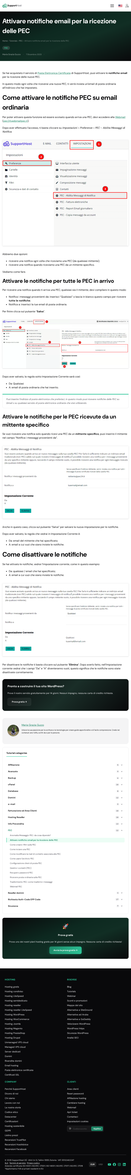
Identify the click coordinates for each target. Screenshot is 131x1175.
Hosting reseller (13, 1005)
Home (5, 41)
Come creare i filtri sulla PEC (23, 844)
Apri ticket (72, 1112)
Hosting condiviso (14, 991)
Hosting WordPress (14, 1014)
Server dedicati (12, 1051)
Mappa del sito (75, 1005)
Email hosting (11, 1065)
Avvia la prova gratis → (65, 950)
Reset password (75, 1093)
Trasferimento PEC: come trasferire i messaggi (31, 882)
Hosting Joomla (13, 1023)
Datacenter (10, 1116)
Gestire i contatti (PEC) (20, 868)
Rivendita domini (13, 1060)
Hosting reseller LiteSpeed (18, 1009)
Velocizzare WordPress (78, 1023)
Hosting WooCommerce (17, 1019)
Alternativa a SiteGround (79, 1009)
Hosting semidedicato (16, 1000)
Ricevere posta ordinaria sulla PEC (26, 877)
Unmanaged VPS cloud (16, 1042)
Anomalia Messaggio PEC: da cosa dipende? (30, 835)
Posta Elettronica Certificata (54, 73)
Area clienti (73, 1089)
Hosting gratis (12, 986)
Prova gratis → (19, 701)
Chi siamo (10, 1098)
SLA (6, 1163)
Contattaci (72, 1116)
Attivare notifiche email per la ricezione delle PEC (34, 840)
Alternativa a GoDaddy (79, 1019)
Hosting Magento (13, 1028)
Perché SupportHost (15, 1089)
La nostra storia (13, 1107)
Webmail (120, 117)
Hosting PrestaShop (15, 1033)
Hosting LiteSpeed (14, 996)
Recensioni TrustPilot (15, 1139)
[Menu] (112, 6)
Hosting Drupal (12, 1037)
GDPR (8, 1130)
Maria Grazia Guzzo (11, 54)
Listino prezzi (11, 1135)
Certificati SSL (12, 1074)
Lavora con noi (12, 1102)
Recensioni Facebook (16, 1149)
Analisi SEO (73, 1037)
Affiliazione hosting (76, 1098)
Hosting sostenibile (14, 1126)
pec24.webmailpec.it (15, 121)
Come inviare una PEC (20, 849)
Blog (69, 986)
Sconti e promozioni (77, 1000)
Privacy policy (33, 1163)
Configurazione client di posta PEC (26, 863)
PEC (21, 41)
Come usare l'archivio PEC (22, 858)
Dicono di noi (11, 1093)
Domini (8, 1056)
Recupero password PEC (21, 872)
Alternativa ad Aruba (77, 1014)
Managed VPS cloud (15, 1047)
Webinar (71, 996)
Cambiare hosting (76, 1102)
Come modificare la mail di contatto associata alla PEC (35, 854)
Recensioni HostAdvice (16, 1144)
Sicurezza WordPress (78, 1033)
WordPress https (75, 1028)
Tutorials (13, 41)
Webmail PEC (16, 886)
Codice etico (11, 1112)
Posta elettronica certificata (19, 1070)
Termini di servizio (17, 1163)
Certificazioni (11, 1121)
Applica (97, 1128)
